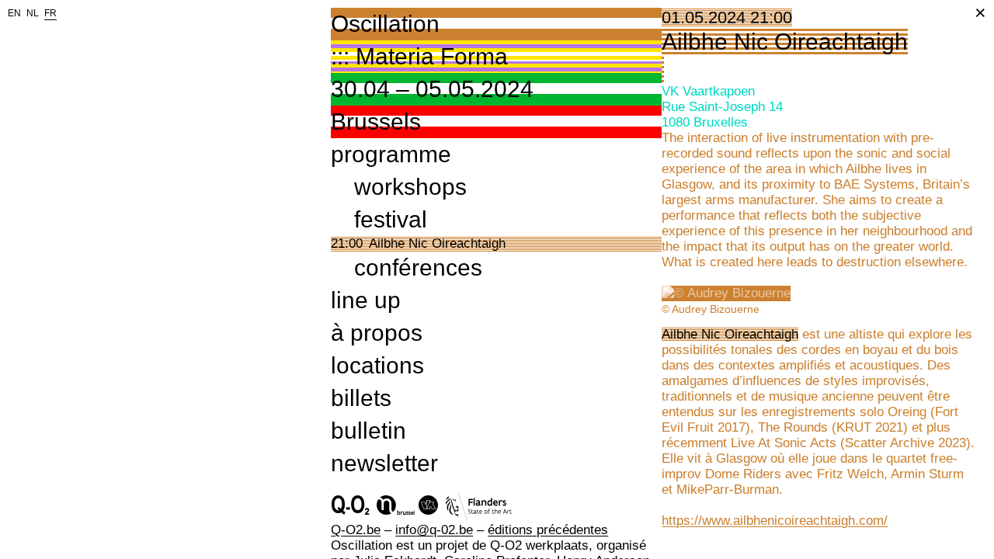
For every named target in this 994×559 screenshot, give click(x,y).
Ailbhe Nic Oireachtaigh (437, 243)
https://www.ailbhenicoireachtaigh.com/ (775, 520)
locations (377, 365)
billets (361, 398)
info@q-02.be (434, 530)
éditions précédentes (548, 530)
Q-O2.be (356, 530)
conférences (418, 267)
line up (366, 300)
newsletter (384, 463)
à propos (376, 332)
